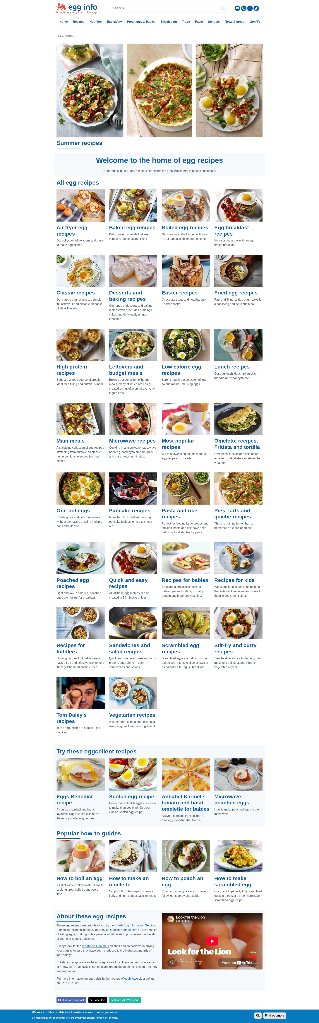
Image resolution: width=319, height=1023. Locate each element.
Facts (199, 21)
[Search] (223, 8)
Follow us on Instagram (243, 8)
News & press (234, 21)
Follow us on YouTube (237, 8)
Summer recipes (79, 143)
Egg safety (114, 21)
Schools (214, 21)
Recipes (78, 21)
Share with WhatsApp (126, 999)
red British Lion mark (95, 946)
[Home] (77, 8)
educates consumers (123, 929)
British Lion (169, 21)
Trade (186, 21)
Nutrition (96, 21)
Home (63, 21)
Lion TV (254, 21)
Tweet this (99, 999)
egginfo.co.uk (133, 978)
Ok (258, 1015)
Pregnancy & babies (141, 21)
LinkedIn (250, 8)
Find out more (274, 1015)
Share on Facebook (73, 999)
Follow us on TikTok (256, 8)
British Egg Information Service (135, 925)
